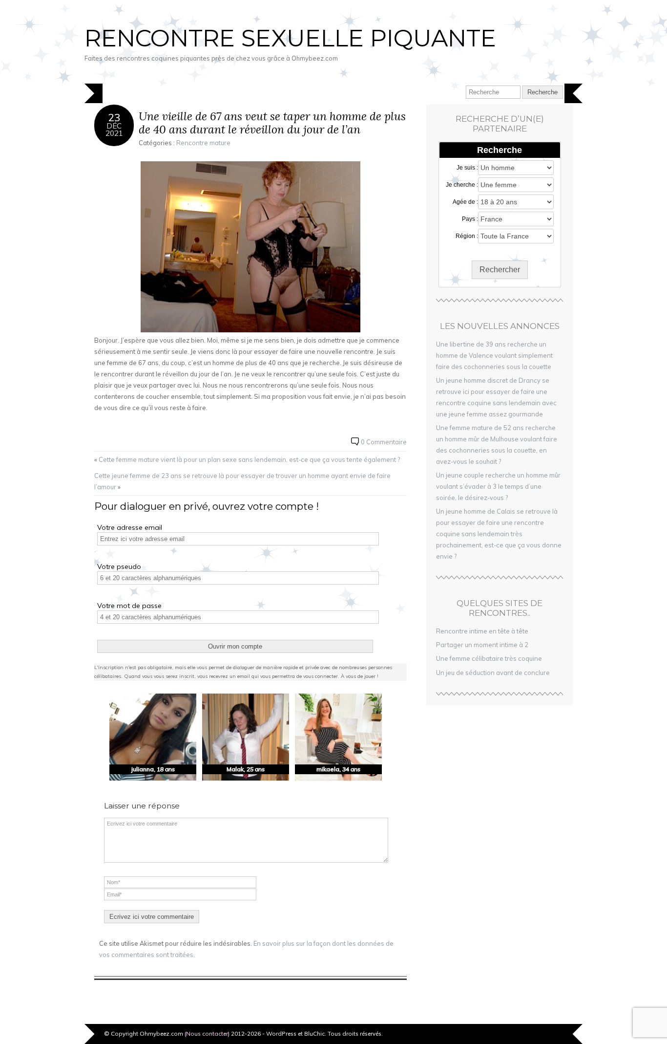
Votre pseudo (119, 566)
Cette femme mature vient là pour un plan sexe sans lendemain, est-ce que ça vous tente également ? (249, 459)
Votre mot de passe (129, 605)
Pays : (470, 219)
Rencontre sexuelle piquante (290, 38)
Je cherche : (462, 184)
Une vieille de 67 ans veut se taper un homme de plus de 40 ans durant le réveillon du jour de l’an (272, 123)
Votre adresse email (129, 527)
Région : (467, 236)
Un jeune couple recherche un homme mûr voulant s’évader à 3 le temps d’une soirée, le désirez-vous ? (498, 486)
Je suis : (467, 167)
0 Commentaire (384, 442)
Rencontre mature (203, 143)
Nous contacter (207, 1033)
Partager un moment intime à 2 (482, 645)
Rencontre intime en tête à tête (482, 631)
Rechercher (499, 269)
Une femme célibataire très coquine (489, 658)
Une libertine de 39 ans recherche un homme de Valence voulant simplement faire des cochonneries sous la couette (494, 355)
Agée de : (465, 201)
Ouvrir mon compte (235, 646)
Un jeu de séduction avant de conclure (493, 672)
